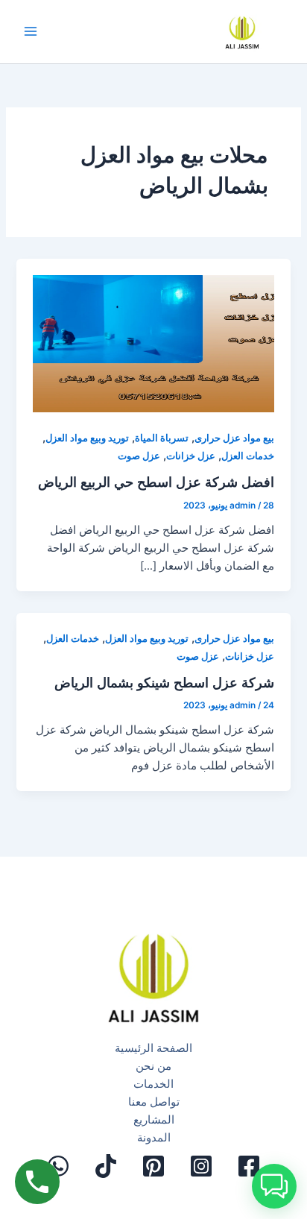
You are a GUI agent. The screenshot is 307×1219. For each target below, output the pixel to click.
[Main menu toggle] (30, 32)
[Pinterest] (153, 1166)
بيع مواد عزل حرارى (234, 438)
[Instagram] (201, 1166)
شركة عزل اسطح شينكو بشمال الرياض (164, 682)
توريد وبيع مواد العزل (87, 438)
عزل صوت (139, 456)
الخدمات (153, 1084)
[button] (274, 1186)
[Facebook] (249, 1166)
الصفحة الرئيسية (153, 1048)
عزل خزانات (190, 456)
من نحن (153, 1066)
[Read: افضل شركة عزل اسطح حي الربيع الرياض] (153, 335)
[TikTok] (106, 1166)
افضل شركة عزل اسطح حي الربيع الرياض (156, 481)
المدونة (154, 1137)
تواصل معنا (154, 1102)
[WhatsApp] (58, 1166)
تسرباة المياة (162, 438)
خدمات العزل (247, 456)
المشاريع (153, 1120)
